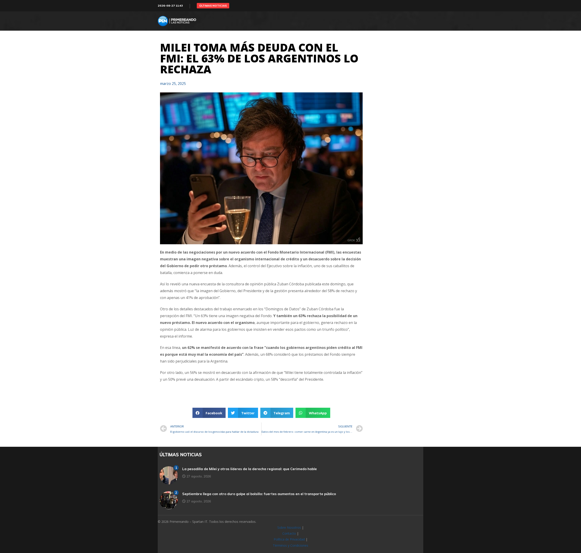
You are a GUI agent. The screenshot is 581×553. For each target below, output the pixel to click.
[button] (213, 5)
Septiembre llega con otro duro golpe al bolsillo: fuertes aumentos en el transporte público (259, 494)
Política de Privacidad (289, 539)
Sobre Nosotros (289, 527)
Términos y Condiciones (290, 545)
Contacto (289, 533)
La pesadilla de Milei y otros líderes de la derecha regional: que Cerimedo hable (249, 469)
